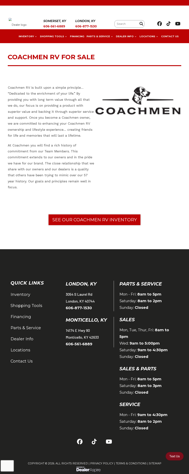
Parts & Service (26, 327)
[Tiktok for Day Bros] (168, 23)
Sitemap (155, 463)
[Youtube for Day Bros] (177, 23)
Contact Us (22, 361)
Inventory (20, 294)
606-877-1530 (79, 308)
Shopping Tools (26, 305)
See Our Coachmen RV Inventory (94, 219)
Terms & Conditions (131, 463)
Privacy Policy (101, 463)
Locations (20, 350)
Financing (21, 316)
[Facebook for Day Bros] (159, 23)
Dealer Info (22, 338)
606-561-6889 (79, 344)
